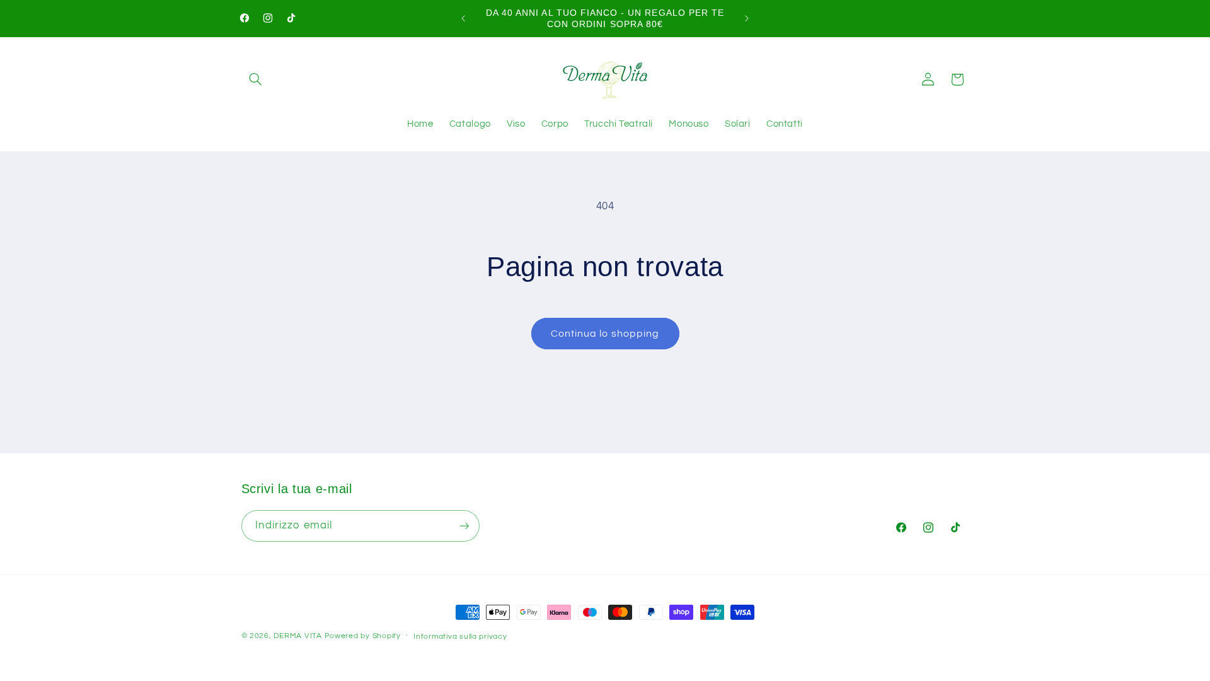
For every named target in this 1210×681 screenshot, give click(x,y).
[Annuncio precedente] (463, 18)
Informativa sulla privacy (460, 636)
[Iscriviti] (463, 525)
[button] (255, 79)
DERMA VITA (297, 635)
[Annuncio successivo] (747, 18)
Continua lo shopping (605, 334)
